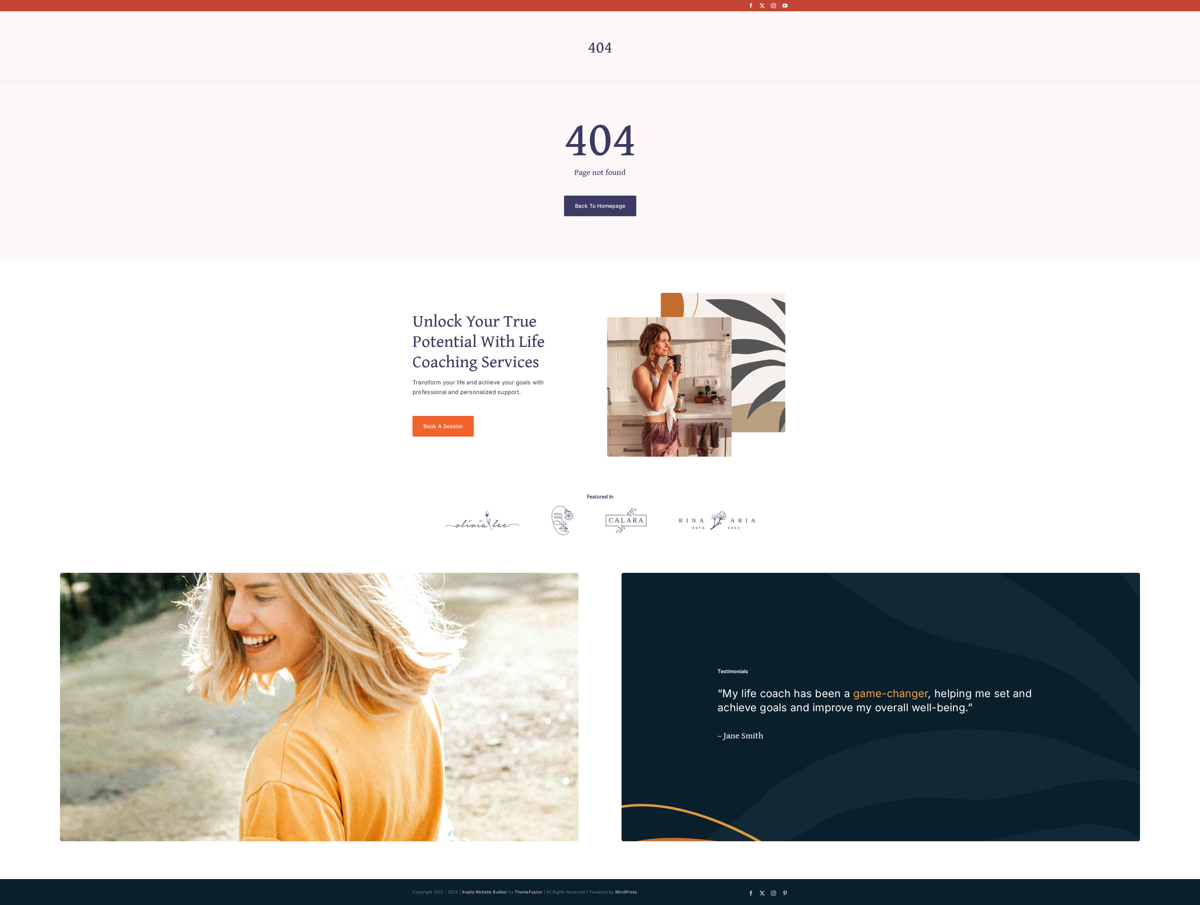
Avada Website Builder (484, 891)
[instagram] (773, 5)
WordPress (626, 891)
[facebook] (750, 5)
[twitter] (762, 5)
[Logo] (482, 513)
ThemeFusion (528, 891)
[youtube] (785, 5)
